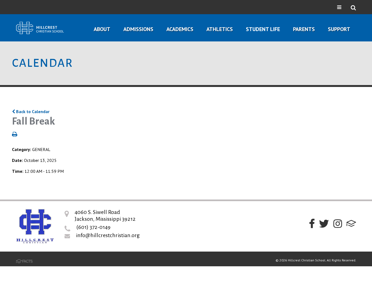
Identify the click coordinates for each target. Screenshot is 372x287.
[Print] (14, 134)
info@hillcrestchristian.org (108, 235)
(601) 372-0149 (93, 227)
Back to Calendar (32, 111)
